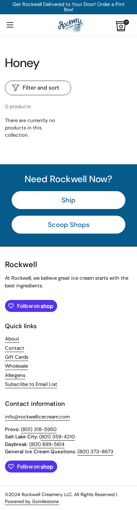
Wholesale (16, 366)
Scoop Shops (68, 224)
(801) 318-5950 (39, 429)
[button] (123, 25)
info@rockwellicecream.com (37, 416)
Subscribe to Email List (31, 384)
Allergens (15, 375)
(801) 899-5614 (47, 444)
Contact (14, 348)
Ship (68, 200)
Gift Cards (16, 357)
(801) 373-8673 (95, 451)
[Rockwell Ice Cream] (71, 25)
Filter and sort (41, 87)
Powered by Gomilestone (32, 501)
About (12, 338)
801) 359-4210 (58, 436)
